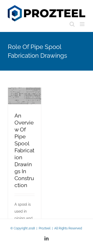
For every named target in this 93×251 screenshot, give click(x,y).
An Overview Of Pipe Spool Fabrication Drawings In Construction (24, 150)
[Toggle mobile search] (72, 24)
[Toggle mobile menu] (82, 24)
